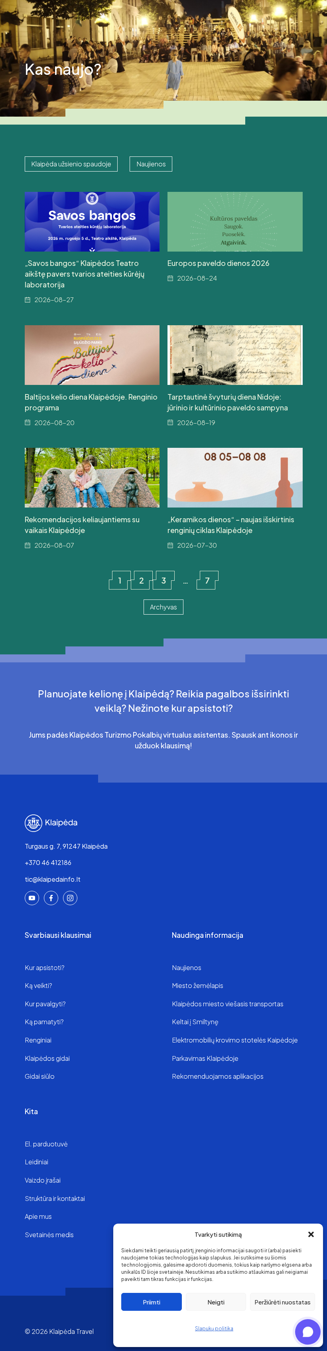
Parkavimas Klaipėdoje (205, 1058)
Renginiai (38, 1040)
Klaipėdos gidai (47, 1058)
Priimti (151, 1302)
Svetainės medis (49, 1234)
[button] (311, 1234)
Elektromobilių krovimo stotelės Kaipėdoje (235, 1040)
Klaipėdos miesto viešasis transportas (228, 1004)
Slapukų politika (214, 1328)
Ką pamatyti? (44, 1021)
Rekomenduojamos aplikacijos (218, 1076)
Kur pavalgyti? (45, 1004)
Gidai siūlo (40, 1076)
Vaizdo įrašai (43, 1180)
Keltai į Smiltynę (195, 1021)
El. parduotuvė (46, 1144)
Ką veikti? (38, 985)
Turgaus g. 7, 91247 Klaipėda (66, 846)
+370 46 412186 (48, 862)
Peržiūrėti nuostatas (282, 1302)
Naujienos (186, 967)
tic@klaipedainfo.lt (53, 879)
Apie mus (38, 1216)
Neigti (216, 1302)
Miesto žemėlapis (197, 985)
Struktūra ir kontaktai (55, 1198)
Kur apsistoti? (45, 967)
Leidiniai (36, 1162)
